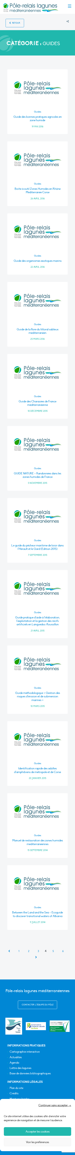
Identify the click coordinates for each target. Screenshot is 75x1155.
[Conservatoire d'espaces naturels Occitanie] (36, 1026)
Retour (16, 23)
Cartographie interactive (25, 1051)
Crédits (14, 1093)
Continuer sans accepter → (54, 1105)
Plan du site (16, 1088)
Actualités (16, 1057)
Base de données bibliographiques (30, 1073)
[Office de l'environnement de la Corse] (60, 1026)
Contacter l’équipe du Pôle (37, 1004)
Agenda (14, 1062)
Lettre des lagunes (20, 1068)
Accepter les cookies (38, 1131)
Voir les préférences (37, 1142)
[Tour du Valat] (13, 1026)
